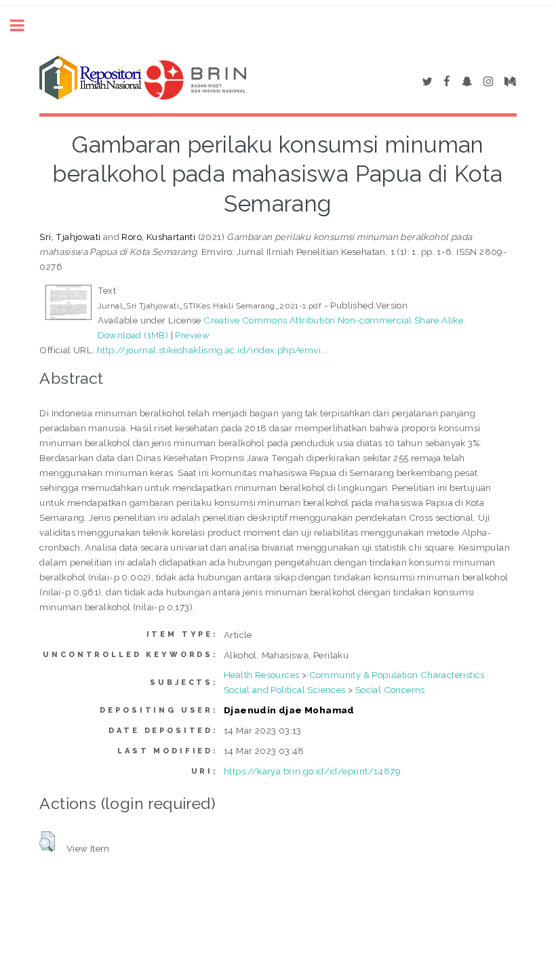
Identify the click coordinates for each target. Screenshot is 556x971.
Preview (192, 335)
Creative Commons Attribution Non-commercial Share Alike (333, 320)
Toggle (24, 25)
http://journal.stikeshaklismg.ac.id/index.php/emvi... (212, 349)
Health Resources (261, 674)
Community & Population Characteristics (397, 674)
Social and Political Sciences (285, 689)
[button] (47, 841)
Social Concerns (390, 689)
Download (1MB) (133, 335)
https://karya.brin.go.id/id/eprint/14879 (312, 771)
